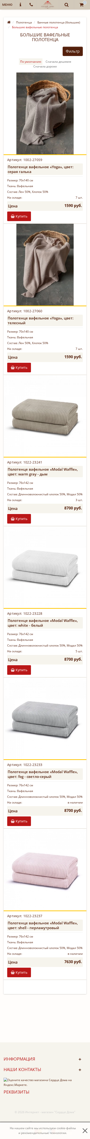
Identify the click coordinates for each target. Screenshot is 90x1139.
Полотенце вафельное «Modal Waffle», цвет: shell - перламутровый (43, 925)
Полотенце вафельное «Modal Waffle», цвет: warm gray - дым (43, 471)
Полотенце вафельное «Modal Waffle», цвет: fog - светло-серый (43, 774)
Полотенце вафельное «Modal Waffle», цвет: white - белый (43, 623)
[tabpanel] (45, 114)
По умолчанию (30, 62)
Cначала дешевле (58, 62)
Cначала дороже (45, 66)
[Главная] (9, 22)
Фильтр (73, 51)
